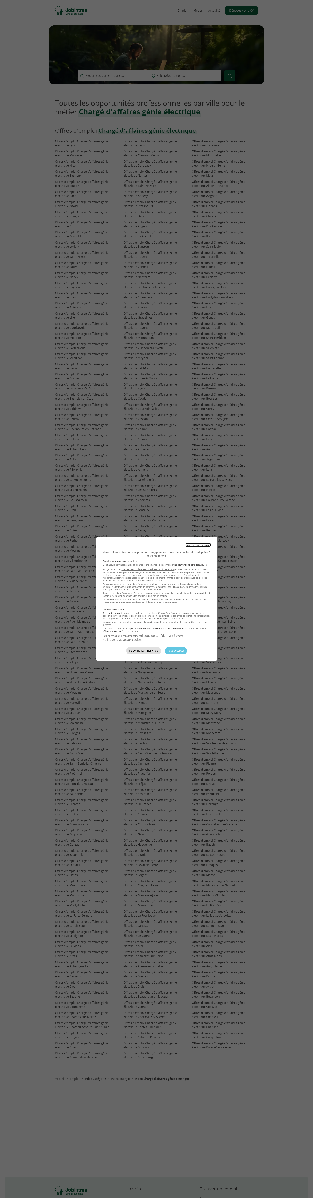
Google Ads (164, 613)
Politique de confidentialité (156, 636)
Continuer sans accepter (198, 544)
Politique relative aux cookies (122, 640)
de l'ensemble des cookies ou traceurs (148, 569)
